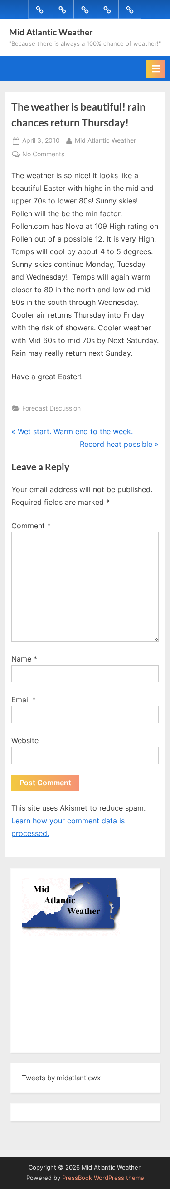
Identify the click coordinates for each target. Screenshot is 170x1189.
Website (25, 740)
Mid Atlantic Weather (51, 32)
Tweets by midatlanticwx (61, 1077)
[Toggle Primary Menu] (155, 69)
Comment (31, 525)
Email (23, 699)
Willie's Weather (59, 1039)
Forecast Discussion (51, 408)
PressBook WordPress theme (103, 1177)
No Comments (43, 155)
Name (24, 658)
